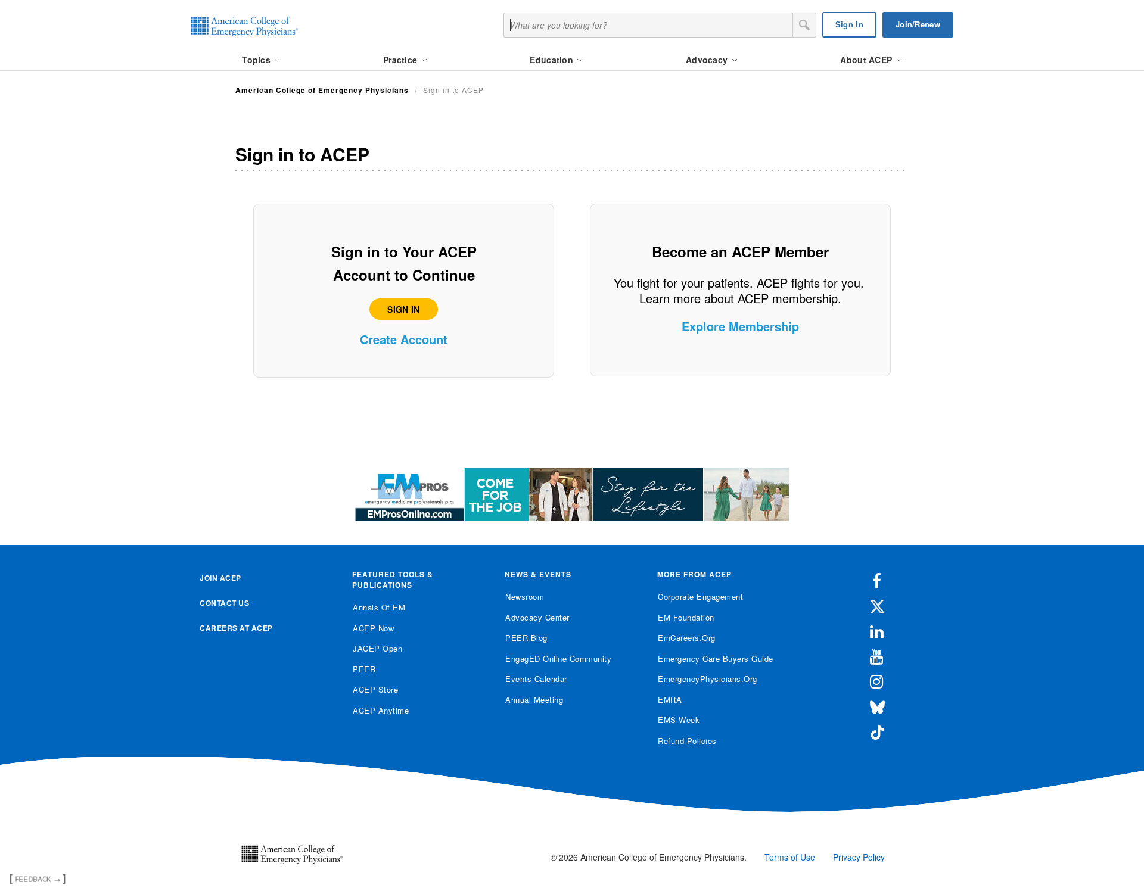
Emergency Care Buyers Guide (715, 658)
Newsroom (524, 596)
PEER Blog (526, 637)
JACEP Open (377, 648)
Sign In (849, 24)
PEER (364, 669)
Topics (257, 60)
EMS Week (679, 719)
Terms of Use (789, 857)
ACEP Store (375, 689)
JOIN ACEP (220, 577)
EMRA (670, 699)
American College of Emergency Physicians (322, 90)
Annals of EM (379, 607)
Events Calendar (536, 678)
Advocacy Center (537, 617)
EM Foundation (686, 617)
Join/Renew (918, 24)
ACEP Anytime (381, 710)
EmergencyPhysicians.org (707, 678)
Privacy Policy (859, 857)
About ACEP (867, 60)
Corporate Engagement (700, 596)
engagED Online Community (558, 658)
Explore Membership (740, 326)
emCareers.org (687, 637)
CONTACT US (224, 602)
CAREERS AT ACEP (236, 627)
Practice (401, 60)
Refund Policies (687, 740)
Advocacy (708, 60)
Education (553, 60)
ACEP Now (373, 628)
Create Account (403, 339)
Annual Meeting (534, 699)
